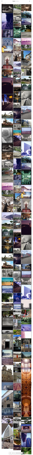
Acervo (2, 3)
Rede (5, 3)
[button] (29, 1)
